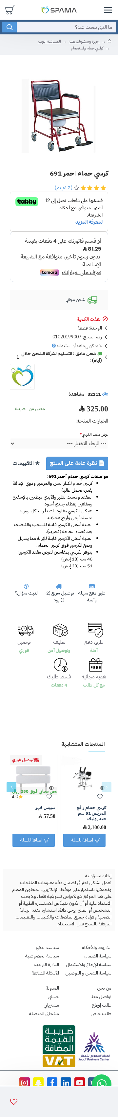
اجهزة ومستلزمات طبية (84, 41)
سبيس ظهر (45, 808)
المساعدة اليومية (49, 41)
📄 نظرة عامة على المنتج (77, 463)
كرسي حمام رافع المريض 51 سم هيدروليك (91, 813)
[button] (106, 787)
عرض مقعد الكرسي (95, 434)
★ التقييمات (26, 463)
